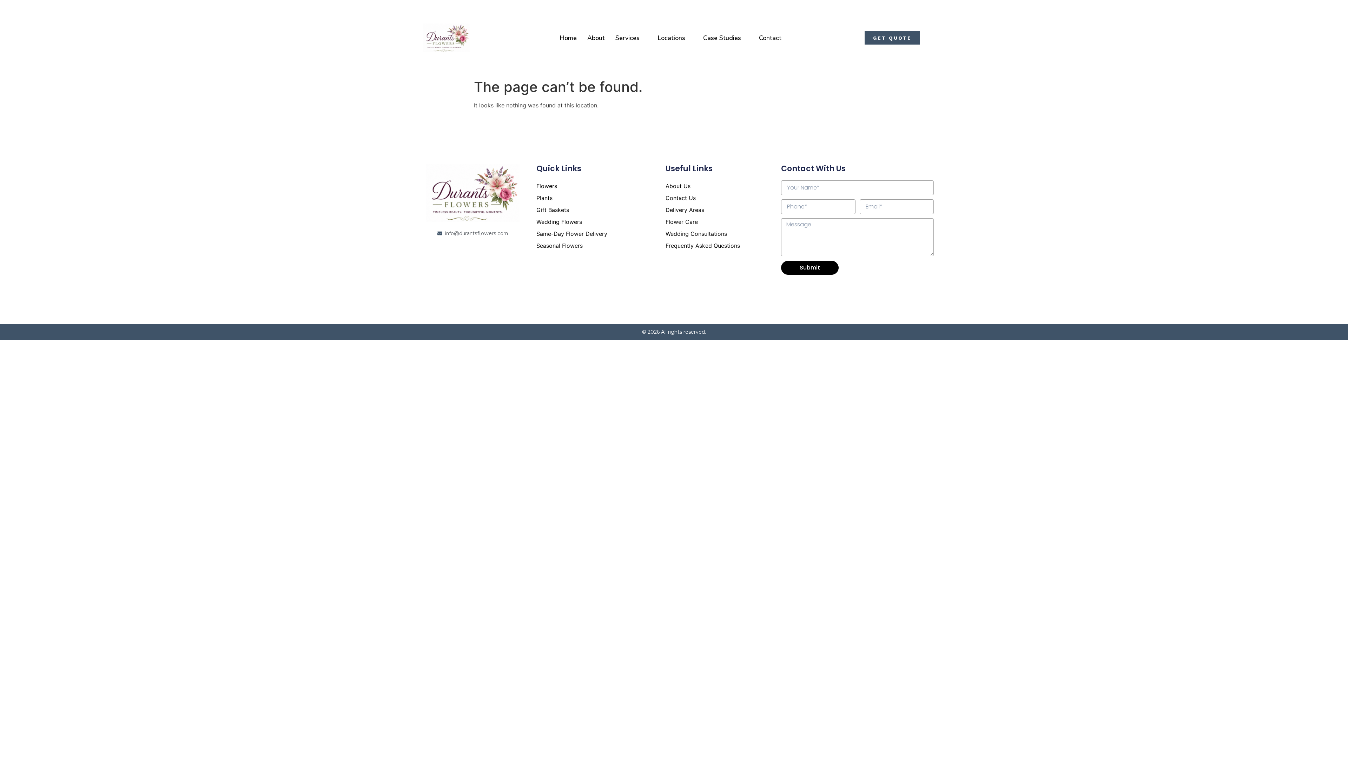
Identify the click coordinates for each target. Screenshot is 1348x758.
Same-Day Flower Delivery (571, 233)
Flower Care (682, 221)
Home (568, 38)
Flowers (546, 186)
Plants (544, 197)
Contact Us (681, 197)
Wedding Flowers (559, 221)
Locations (671, 38)
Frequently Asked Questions (703, 245)
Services (627, 38)
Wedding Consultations (696, 233)
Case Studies (722, 38)
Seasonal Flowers (559, 245)
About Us (678, 186)
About (596, 38)
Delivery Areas (685, 209)
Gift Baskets (552, 209)
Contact (770, 38)
